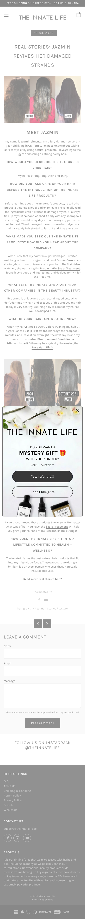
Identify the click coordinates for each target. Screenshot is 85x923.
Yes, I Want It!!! (42, 476)
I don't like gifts (42, 492)
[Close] (78, 411)
